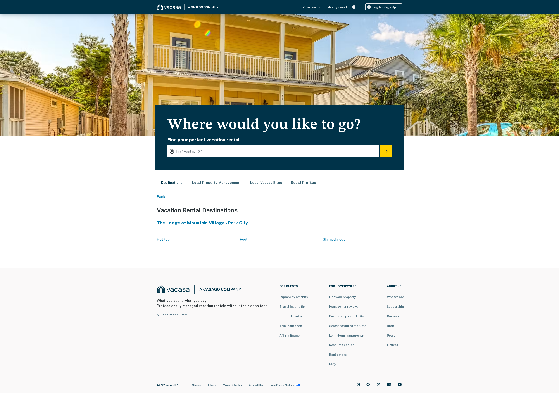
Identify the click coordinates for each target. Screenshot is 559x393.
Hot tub (163, 239)
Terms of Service (232, 385)
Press (391, 335)
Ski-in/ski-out (334, 239)
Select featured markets (347, 326)
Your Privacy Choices (282, 385)
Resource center (341, 345)
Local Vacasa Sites (266, 183)
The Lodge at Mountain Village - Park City (202, 223)
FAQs (333, 364)
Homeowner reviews (344, 306)
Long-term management (347, 335)
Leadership (395, 306)
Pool (243, 239)
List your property (342, 297)
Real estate (338, 354)
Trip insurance (291, 326)
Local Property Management (216, 183)
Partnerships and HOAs (347, 316)
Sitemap (196, 385)
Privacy (212, 385)
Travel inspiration (293, 306)
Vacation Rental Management (325, 7)
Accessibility (256, 385)
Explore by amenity (294, 297)
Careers (393, 316)
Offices (392, 345)
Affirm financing (292, 335)
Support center (291, 316)
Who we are (395, 297)
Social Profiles (303, 183)
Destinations (172, 183)
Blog (390, 326)
